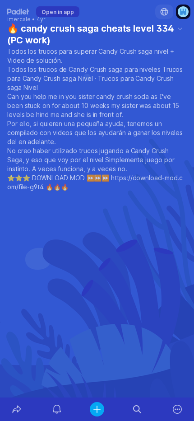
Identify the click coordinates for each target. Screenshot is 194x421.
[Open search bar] (137, 409)
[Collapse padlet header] (180, 28)
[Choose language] (164, 12)
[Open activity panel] (56, 409)
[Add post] (96, 409)
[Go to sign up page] (183, 12)
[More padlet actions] (177, 409)
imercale (19, 19)
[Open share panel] (16, 409)
